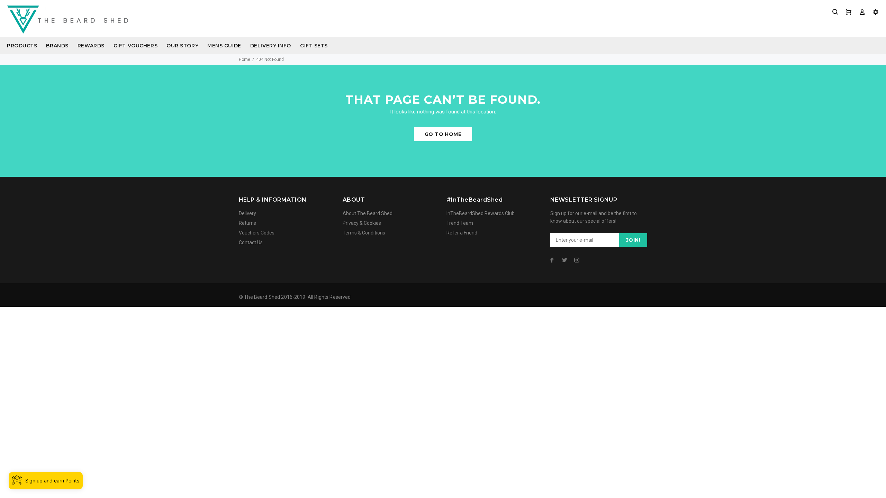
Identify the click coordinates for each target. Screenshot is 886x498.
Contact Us (251, 242)
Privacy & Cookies (362, 223)
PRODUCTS (22, 46)
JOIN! (633, 240)
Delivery (247, 213)
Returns (247, 223)
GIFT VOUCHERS (135, 46)
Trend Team (459, 223)
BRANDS (57, 46)
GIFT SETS (314, 46)
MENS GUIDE (224, 46)
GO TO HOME (443, 134)
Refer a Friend (461, 233)
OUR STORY (182, 46)
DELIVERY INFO (270, 46)
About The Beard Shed (367, 213)
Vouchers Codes (256, 233)
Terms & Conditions (364, 233)
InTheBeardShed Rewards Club (480, 213)
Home (244, 59)
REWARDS (91, 46)
